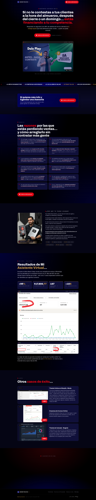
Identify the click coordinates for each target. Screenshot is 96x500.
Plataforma (50, 491)
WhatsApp (77, 491)
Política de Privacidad (59, 491)
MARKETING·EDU (25, 491)
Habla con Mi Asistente (43, 35)
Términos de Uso (69, 491)
